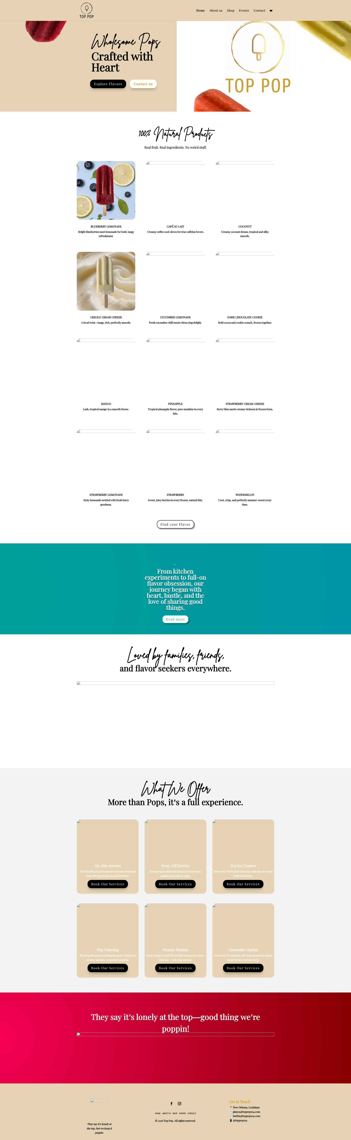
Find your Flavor (175, 524)
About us (216, 10)
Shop (230, 10)
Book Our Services (107, 884)
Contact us (143, 84)
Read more (175, 619)
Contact (259, 10)
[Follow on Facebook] (171, 1103)
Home (200, 10)
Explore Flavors (108, 84)
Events (244, 10)
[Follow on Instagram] (179, 1103)
